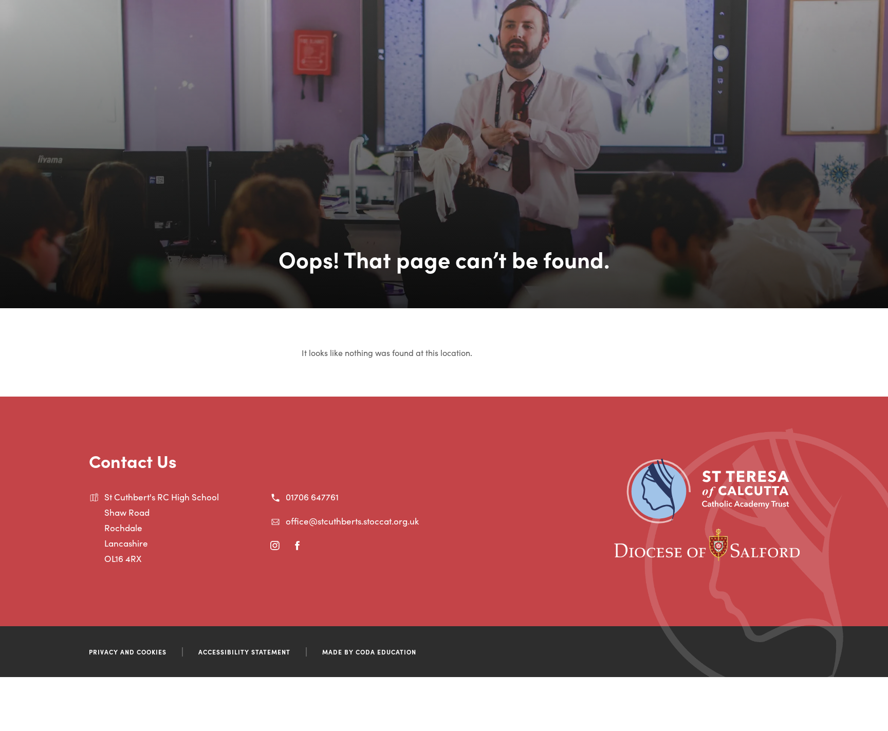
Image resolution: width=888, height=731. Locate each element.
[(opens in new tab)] (708, 520)
